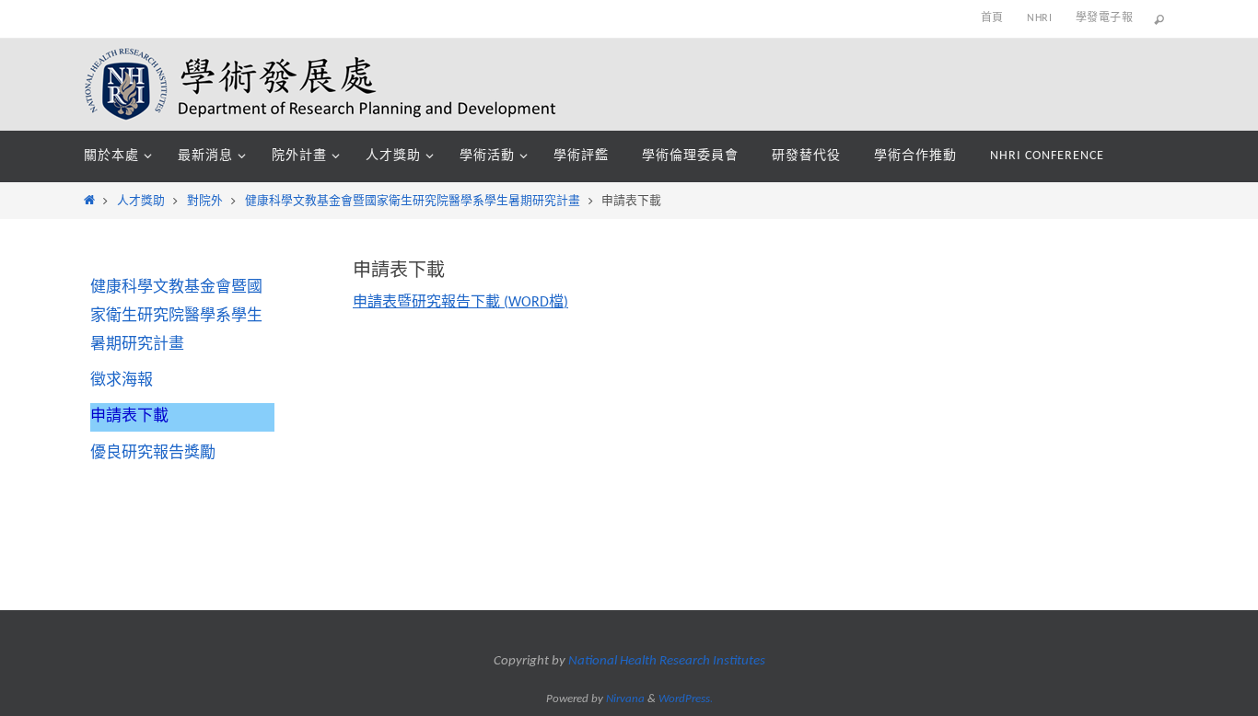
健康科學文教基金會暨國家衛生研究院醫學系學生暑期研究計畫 (412, 201)
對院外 (205, 201)
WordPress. (685, 699)
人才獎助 (141, 201)
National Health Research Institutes (666, 661)
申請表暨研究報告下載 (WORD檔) (460, 302)
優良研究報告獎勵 (152, 453)
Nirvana (625, 699)
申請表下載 (129, 416)
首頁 (992, 18)
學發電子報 (1104, 18)
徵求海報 (121, 380)
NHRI (1039, 18)
